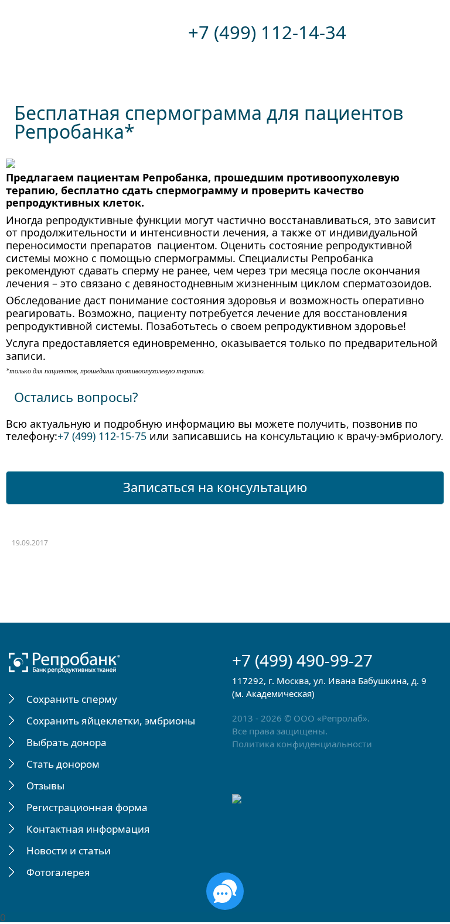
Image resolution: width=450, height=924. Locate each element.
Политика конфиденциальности (302, 744)
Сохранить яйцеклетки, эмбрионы (110, 721)
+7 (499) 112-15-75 (101, 436)
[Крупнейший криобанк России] (93, 33)
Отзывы (45, 786)
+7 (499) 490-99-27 (302, 660)
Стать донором (63, 764)
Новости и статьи (68, 851)
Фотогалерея (58, 872)
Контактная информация (88, 829)
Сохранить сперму (71, 699)
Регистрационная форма (87, 807)
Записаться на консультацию (215, 487)
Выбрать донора (66, 742)
